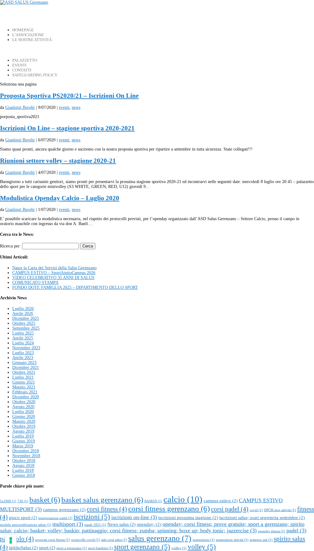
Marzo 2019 (22, 446)
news (76, 107)
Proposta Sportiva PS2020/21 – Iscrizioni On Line (69, 95)
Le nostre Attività (32, 39)
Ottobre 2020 (23, 402)
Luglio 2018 (23, 470)
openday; (149, 524)
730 (22, 501)
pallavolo (17, 538)
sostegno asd (261, 539)
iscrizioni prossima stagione (188, 517)
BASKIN (153, 501)
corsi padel (229, 509)
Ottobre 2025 (23, 323)
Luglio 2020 (23, 411)
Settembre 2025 (26, 328)
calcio (182, 499)
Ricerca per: (10, 246)
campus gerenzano (64, 509)
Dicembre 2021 (25, 367)
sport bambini (100, 548)
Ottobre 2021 (23, 372)
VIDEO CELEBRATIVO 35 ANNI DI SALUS (53, 277)
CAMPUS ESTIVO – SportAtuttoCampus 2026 (53, 272)
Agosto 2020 (23, 406)
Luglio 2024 (23, 343)
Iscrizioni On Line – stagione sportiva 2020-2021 (67, 128)
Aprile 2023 (22, 357)
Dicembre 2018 (25, 451)
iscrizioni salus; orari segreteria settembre (262, 517)
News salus (121, 524)
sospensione (204, 539)
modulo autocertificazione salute (25, 524)
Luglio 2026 (23, 308)
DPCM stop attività (280, 510)
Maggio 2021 (23, 387)
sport (47, 547)
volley (202, 547)
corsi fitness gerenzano (169, 508)
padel (296, 530)
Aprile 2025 (22, 338)
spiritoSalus (23, 547)
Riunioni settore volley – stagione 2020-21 (58, 160)
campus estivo (221, 500)
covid (256, 510)
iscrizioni (92, 517)
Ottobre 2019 (23, 426)
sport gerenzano (142, 547)
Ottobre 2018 (23, 460)
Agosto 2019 (23, 431)
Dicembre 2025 (25, 318)
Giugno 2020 (23, 416)
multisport (67, 524)
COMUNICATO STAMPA (35, 282)
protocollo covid (85, 539)
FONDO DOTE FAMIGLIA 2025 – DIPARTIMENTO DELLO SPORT (75, 287)
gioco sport (23, 517)
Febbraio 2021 (24, 392)
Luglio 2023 (23, 352)
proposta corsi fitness (52, 539)
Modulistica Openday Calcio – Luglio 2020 (59, 198)
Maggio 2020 (23, 421)
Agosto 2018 (23, 465)
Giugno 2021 (23, 382)
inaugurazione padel (55, 518)
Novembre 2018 (26, 455)
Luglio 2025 (23, 333)
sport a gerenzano (71, 548)
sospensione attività (232, 539)
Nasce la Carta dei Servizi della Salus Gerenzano (54, 268)
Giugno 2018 (23, 475)
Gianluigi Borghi (20, 107)
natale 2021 (95, 524)
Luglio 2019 (23, 436)
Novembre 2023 (26, 348)
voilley (178, 548)
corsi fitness (107, 509)
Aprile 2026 (22, 313)
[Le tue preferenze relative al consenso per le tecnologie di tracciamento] (11, 540)
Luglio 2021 (23, 377)
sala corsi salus (114, 539)
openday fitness (271, 531)
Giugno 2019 (23, 441)
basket (44, 500)
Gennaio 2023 (24, 362)
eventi (64, 107)
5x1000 (8, 501)
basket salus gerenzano (102, 500)
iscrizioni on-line (134, 517)
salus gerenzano (159, 538)
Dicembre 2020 (25, 397)
